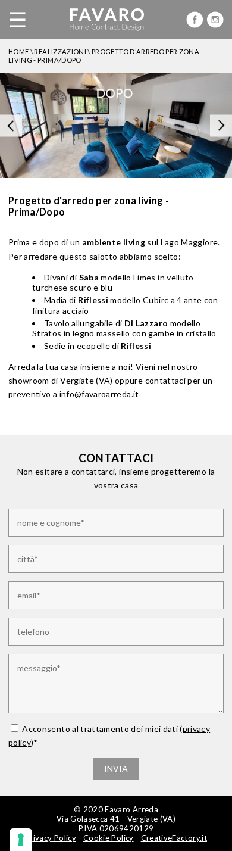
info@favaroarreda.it (99, 394)
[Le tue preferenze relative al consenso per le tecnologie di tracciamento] (21, 839)
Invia (116, 768)
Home (18, 51)
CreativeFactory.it (174, 838)
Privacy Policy (50, 838)
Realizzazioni (60, 51)
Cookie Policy (108, 838)
